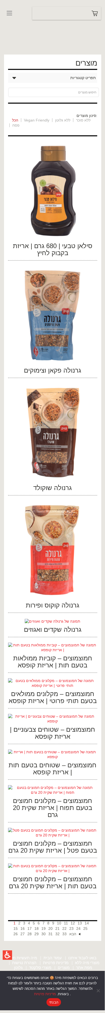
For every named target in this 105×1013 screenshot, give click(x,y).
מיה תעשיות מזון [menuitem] (23, 957)
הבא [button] (72, 934)
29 (36, 934)
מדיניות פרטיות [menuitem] (55, 962)
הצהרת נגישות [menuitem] (24, 962)
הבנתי (53, 1002)
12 (73, 923)
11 (66, 923)
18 (36, 928)
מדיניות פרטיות (45, 994)
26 (15, 934)
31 (50, 934)
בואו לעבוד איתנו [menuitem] (82, 957)
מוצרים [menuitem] (64, 967)
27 (22, 934)
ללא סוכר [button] (83, 120)
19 (43, 928)
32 (57, 934)
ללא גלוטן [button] (62, 120)
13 (80, 923)
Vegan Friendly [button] (36, 120)
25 (85, 928)
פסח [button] (16, 125)
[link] (16, 23)
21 (57, 928)
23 (71, 928)
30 (43, 934)
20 (50, 928)
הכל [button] (15, 120)
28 (29, 934)
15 (15, 928)
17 (29, 928)
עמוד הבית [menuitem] (53, 957)
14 (87, 923)
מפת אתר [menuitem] (84, 967)
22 (64, 928)
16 (22, 928)
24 (78, 928)
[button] (7, 955)
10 (59, 923)
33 (64, 934)
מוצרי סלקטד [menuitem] (40, 967)
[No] (98, 990)
